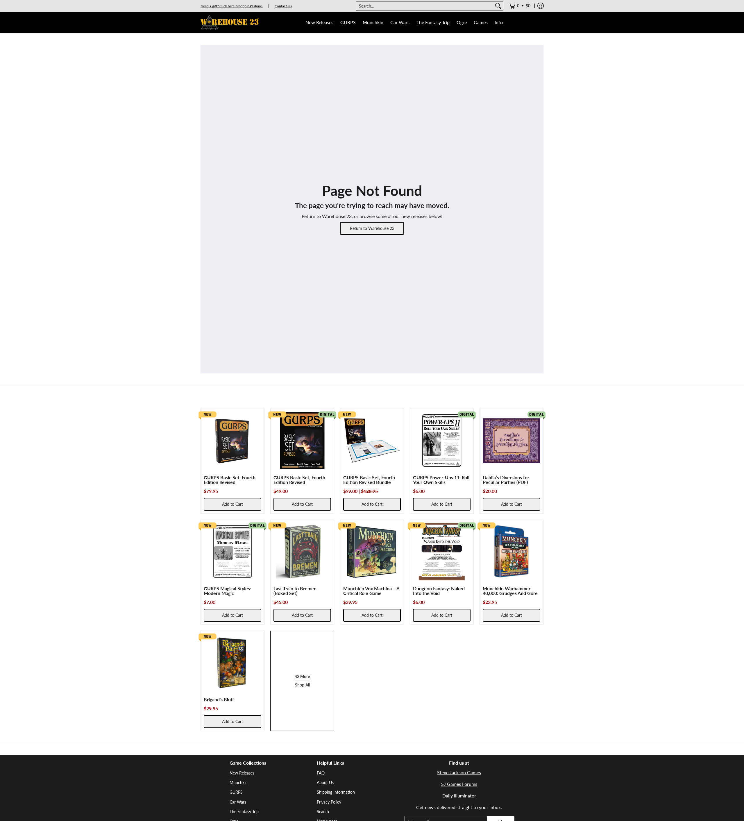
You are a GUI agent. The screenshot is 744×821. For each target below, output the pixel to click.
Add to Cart (232, 504)
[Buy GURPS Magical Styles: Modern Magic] (232, 551)
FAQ (321, 772)
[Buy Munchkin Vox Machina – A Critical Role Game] (372, 551)
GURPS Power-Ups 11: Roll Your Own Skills (441, 480)
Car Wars (238, 801)
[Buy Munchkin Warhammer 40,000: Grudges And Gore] (511, 551)
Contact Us (283, 6)
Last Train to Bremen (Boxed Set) (294, 591)
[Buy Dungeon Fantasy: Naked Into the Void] (442, 551)
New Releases (242, 772)
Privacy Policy (329, 801)
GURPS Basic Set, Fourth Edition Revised (229, 480)
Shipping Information (336, 792)
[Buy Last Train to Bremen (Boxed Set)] (302, 551)
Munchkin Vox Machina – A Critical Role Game (371, 591)
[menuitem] (520, 6)
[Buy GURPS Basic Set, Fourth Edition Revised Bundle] (372, 440)
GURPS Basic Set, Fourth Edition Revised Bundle (369, 480)
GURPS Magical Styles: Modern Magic (227, 591)
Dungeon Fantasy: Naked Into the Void (439, 591)
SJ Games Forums (459, 784)
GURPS (236, 792)
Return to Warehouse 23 (372, 228)
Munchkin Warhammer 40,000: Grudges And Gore (510, 591)
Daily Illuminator (459, 795)
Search (323, 811)
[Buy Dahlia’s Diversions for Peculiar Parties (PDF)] (511, 440)
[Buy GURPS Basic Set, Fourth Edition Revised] (232, 440)
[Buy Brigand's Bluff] (232, 662)
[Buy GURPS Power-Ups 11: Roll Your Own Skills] (442, 440)
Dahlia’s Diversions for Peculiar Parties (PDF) (506, 480)
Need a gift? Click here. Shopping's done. (232, 6)
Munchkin (239, 782)
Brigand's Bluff (219, 699)
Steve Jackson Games (459, 772)
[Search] (498, 5)
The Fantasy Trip (244, 811)
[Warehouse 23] (230, 22)
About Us (325, 782)
